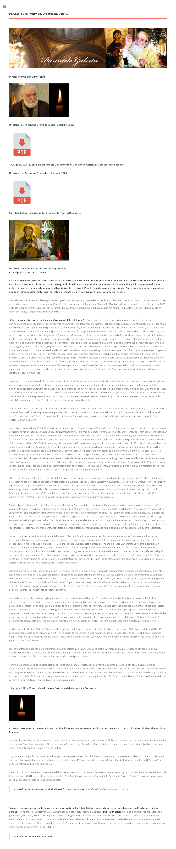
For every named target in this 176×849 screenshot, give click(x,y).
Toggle (6, 6)
